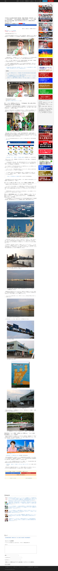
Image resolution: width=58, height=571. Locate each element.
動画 (24, 23)
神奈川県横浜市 (27, 537)
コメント (6, 544)
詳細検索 (48, 4)
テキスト (20, 23)
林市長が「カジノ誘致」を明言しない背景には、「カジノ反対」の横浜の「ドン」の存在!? (21, 77)
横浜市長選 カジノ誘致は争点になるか (12, 455)
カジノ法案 (18, 537)
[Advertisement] (21, 9)
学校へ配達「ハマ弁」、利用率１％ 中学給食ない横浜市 (15, 157)
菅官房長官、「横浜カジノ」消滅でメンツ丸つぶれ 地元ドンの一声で (17, 464)
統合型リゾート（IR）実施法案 (11, 30)
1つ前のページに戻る (13, 478)
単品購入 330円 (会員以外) (21, 474)
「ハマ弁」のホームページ (12, 155)
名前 (6, 555)
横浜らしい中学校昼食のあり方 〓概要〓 (13, 176)
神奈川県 (17, 23)
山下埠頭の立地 (10, 217)
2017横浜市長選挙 (8, 537)
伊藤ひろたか (14, 537)
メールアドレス (7, 557)
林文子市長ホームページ (11, 453)
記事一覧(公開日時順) (29, 478)
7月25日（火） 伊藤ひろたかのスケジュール (13, 100)
